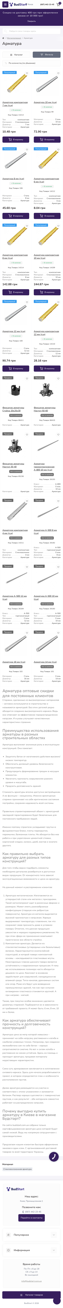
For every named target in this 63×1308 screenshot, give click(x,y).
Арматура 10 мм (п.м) (45, 102)
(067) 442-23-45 (47, 4)
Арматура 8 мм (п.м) (13, 178)
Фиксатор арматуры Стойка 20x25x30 (13, 409)
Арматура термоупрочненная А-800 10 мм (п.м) (44, 466)
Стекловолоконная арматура (17, 1169)
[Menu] (5, 4)
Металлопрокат (14, 38)
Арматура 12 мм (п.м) (13, 331)
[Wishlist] (27, 73)
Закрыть (31, 21)
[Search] (5, 31)
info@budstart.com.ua (31, 1281)
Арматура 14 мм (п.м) (45, 662)
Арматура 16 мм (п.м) (13, 662)
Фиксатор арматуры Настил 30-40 (13, 465)
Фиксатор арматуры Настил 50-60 (45, 409)
